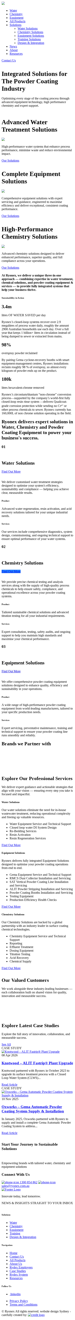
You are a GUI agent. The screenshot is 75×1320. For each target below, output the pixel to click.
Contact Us (9, 60)
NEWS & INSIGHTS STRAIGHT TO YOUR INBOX (37, 1203)
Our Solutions (10, 160)
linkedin (15, 1294)
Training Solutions (29, 39)
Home (13, 1253)
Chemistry (16, 14)
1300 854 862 (28, 1182)
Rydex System (19, 1274)
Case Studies (18, 1271)
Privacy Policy (19, 1301)
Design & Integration (31, 43)
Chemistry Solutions (30, 32)
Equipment (16, 17)
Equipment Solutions (31, 35)
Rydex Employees (21, 1267)
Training (15, 1233)
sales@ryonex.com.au (15, 1186)
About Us (16, 1263)
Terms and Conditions (23, 1304)
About (14, 50)
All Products (17, 21)
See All (6, 1044)
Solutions (15, 25)
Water (13, 10)
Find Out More (11, 471)
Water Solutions (28, 28)
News (13, 46)
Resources (16, 53)
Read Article (9, 1084)
